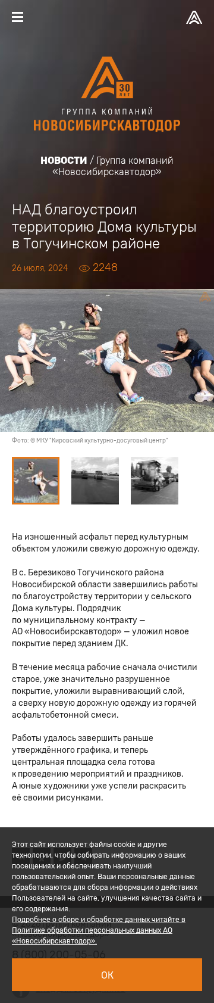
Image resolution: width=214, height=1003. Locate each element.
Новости (63, 160)
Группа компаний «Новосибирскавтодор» (113, 166)
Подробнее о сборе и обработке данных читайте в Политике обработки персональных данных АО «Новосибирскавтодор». (98, 930)
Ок (107, 975)
